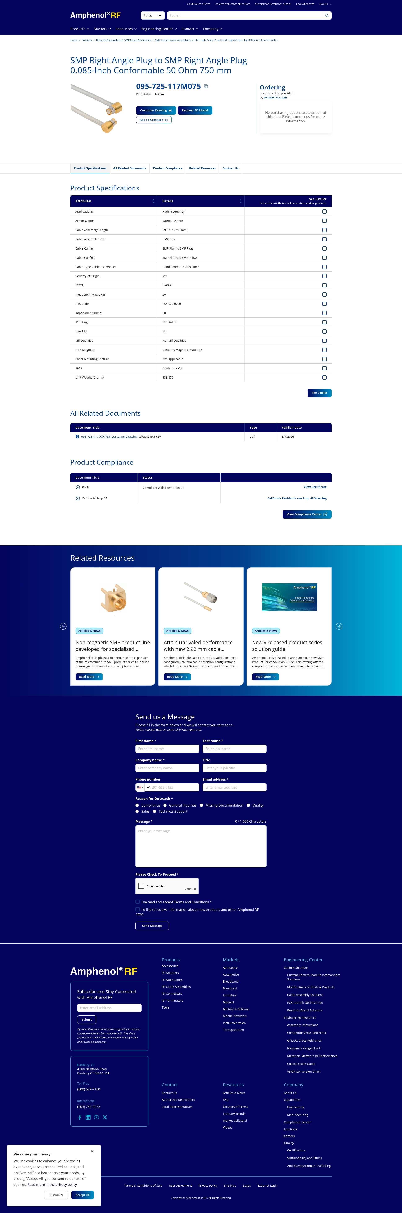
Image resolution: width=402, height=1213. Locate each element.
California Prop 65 (94, 498)
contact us (301, 116)
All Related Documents (129, 168)
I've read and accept (177, 902)
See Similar (319, 393)
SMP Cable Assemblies (137, 40)
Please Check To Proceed (155, 874)
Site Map (230, 1185)
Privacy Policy (130, 1037)
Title (206, 760)
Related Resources (202, 168)
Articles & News (89, 631)
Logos (247, 1185)
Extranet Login (268, 1185)
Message (142, 821)
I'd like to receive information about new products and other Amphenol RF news (197, 911)
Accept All (83, 1195)
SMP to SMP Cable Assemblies (173, 40)
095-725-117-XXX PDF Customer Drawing (109, 436)
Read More (86, 677)
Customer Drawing (153, 110)
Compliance (150, 805)
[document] (54, 1175)
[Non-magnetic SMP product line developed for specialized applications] (113, 626)
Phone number (147, 779)
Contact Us (230, 168)
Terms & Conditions (93, 1042)
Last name (211, 741)
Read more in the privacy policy (52, 1184)
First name (144, 741)
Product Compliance (167, 168)
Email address (214, 779)
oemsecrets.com (275, 97)
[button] (63, 626)
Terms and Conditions (192, 902)
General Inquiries (182, 805)
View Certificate (315, 487)
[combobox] (143, 787)
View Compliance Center (304, 514)
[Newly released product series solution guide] (289, 626)
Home (73, 40)
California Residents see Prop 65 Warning (297, 498)
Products (87, 40)
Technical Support (173, 811)
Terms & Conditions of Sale (143, 1185)
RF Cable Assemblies (108, 40)
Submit (87, 1020)
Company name (148, 760)
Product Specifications (90, 168)
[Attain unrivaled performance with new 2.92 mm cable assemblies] (201, 626)
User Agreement (180, 1185)
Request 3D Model (195, 110)
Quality (258, 805)
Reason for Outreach (152, 799)
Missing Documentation (224, 805)
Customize (56, 1195)
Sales (145, 811)
